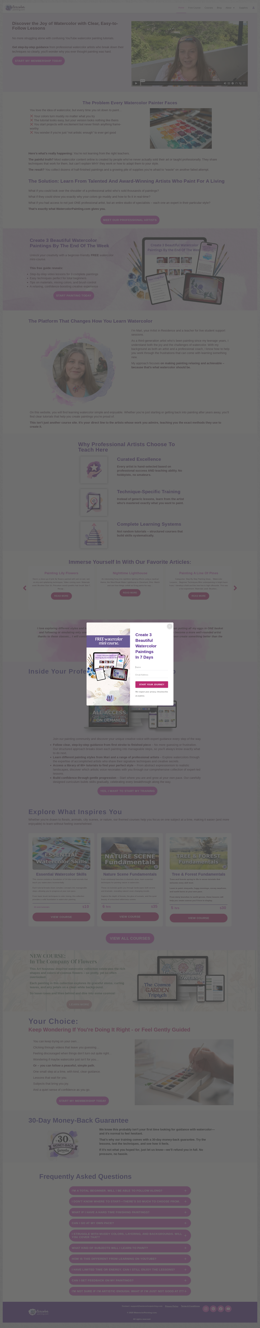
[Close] (169, 626)
